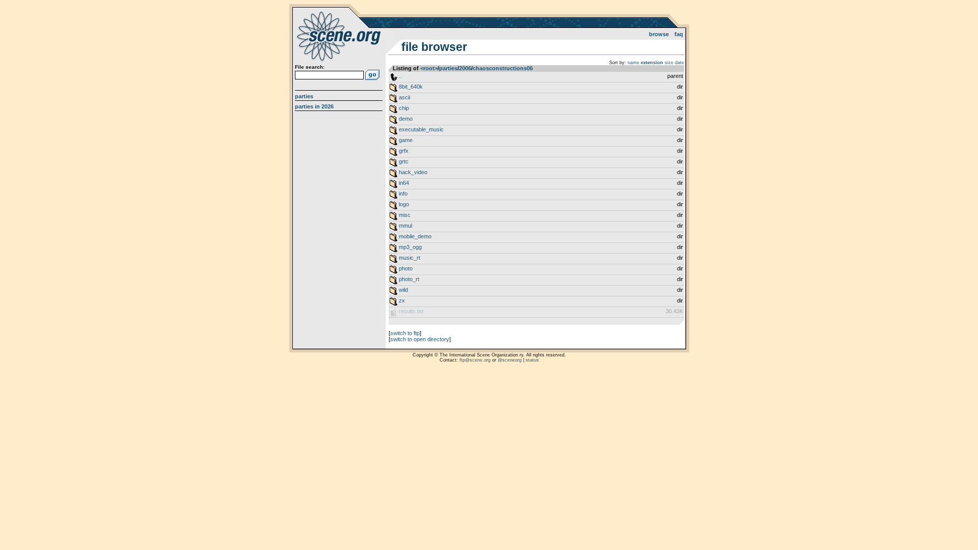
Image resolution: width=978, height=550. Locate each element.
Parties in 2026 (314, 106)
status (532, 360)
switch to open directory (419, 339)
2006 (465, 68)
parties (448, 68)
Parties (304, 96)
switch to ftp (405, 333)
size (669, 62)
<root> (429, 68)
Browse (659, 34)
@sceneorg (510, 360)
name (633, 62)
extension (652, 62)
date (679, 62)
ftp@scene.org (475, 360)
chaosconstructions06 (503, 68)
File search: (309, 67)
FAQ (678, 34)
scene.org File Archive (340, 36)
